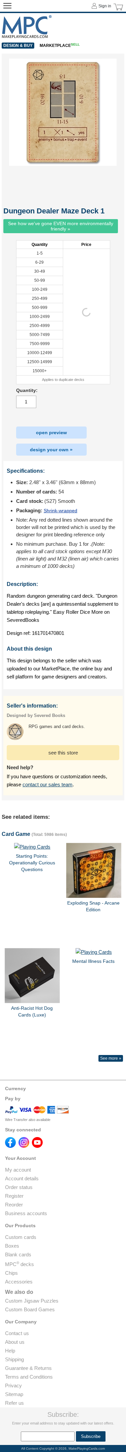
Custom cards (20, 1237)
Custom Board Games (30, 1309)
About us (15, 1342)
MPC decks (19, 1264)
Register (14, 1196)
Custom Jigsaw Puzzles (31, 1301)
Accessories (19, 1281)
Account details (22, 1178)
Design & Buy (18, 45)
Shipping (14, 1359)
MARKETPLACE (60, 45)
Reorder (14, 1204)
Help (10, 1351)
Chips (11, 1273)
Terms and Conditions (29, 1377)
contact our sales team (48, 784)
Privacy (13, 1385)
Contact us (17, 1333)
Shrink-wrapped (60, 510)
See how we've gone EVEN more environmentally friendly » (60, 226)
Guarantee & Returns (28, 1368)
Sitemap (14, 1394)
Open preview (51, 432)
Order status (19, 1187)
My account (18, 1170)
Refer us (14, 1403)
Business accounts (26, 1213)
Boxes (12, 1246)
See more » (110, 1058)
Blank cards (18, 1254)
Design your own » (51, 449)
